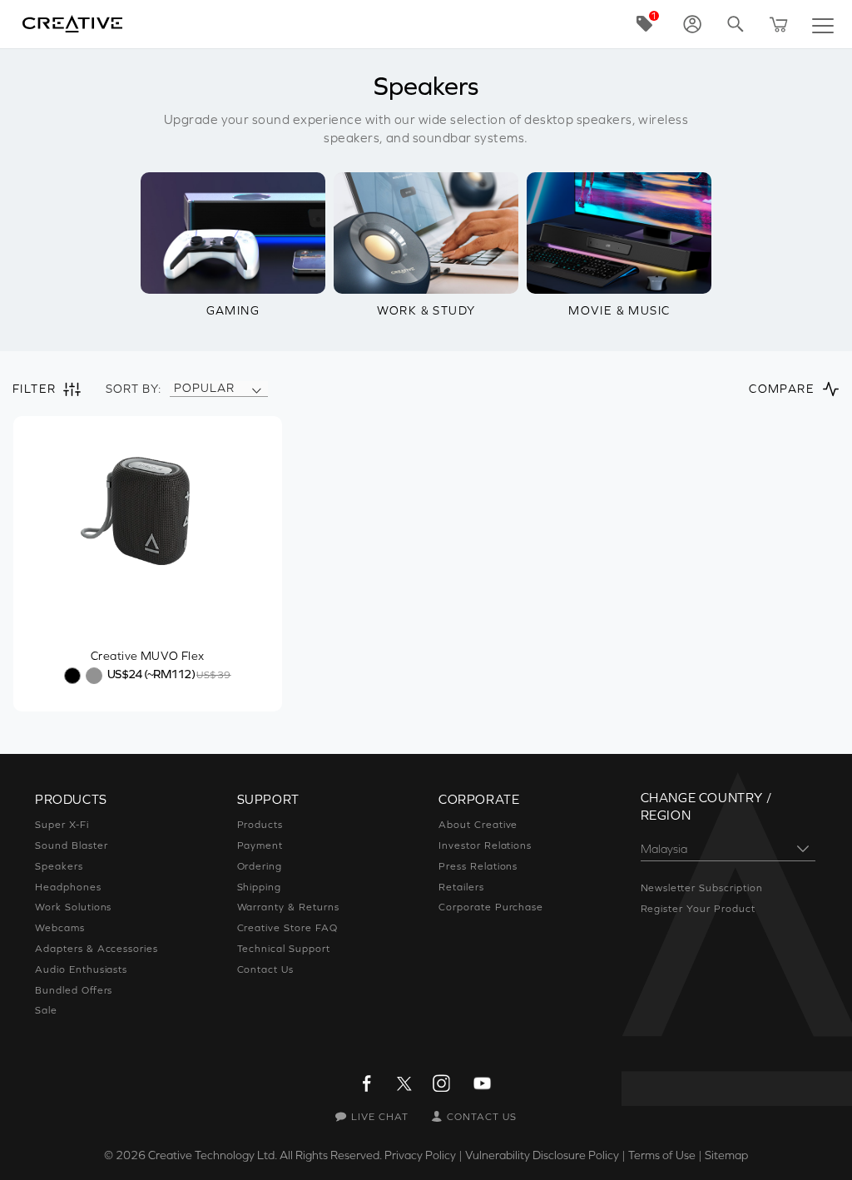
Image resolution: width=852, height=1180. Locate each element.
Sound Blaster (71, 845)
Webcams (60, 928)
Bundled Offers (73, 990)
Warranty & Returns (288, 907)
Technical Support (283, 948)
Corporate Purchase (490, 907)
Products (260, 824)
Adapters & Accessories (96, 948)
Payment (260, 845)
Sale (46, 1010)
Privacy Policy (420, 1155)
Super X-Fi (62, 824)
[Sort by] (256, 388)
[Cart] (779, 24)
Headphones (68, 887)
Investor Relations (485, 845)
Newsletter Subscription (702, 888)
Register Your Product (698, 909)
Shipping (259, 887)
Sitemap (726, 1155)
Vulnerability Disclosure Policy (542, 1155)
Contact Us (266, 969)
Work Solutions (73, 907)
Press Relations (478, 866)
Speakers (59, 866)
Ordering (260, 866)
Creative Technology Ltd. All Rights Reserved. (265, 1155)
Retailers (461, 887)
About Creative (478, 824)
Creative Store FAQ (287, 928)
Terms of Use (662, 1155)
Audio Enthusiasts (81, 969)
